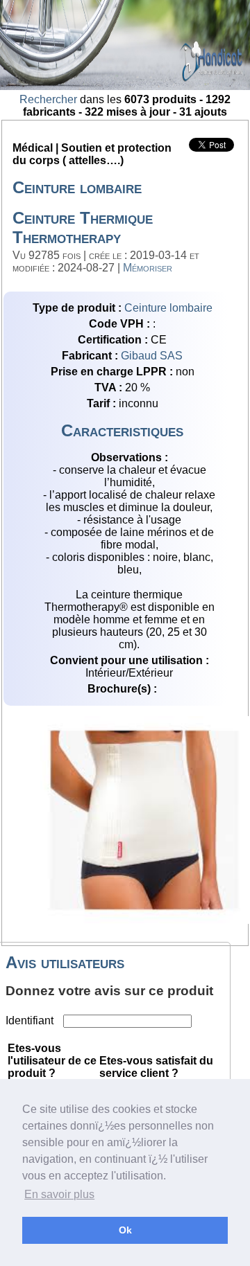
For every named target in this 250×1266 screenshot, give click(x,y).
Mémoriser (147, 268)
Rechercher (48, 99)
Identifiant (31, 1020)
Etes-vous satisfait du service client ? (156, 1067)
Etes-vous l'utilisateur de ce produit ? (52, 1060)
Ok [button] (125, 1230)
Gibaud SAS (152, 356)
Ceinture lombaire (168, 308)
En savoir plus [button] (59, 1194)
